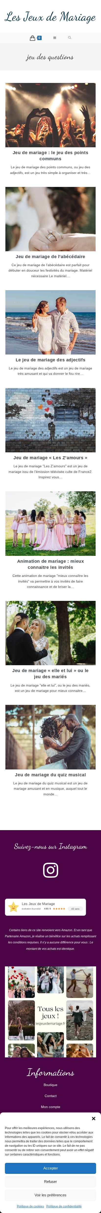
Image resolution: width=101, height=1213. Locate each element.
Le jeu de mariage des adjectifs (51, 359)
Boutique (50, 1085)
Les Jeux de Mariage (50, 16)
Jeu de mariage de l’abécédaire (50, 256)
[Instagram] (50, 870)
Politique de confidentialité (64, 1206)
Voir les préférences (50, 1195)
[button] (93, 1118)
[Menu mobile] (55, 38)
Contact (51, 1096)
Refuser (50, 1181)
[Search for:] (70, 38)
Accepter (50, 1168)
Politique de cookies (30, 1206)
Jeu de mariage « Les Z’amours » (50, 457)
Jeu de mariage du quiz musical (50, 774)
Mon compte (50, 1107)
